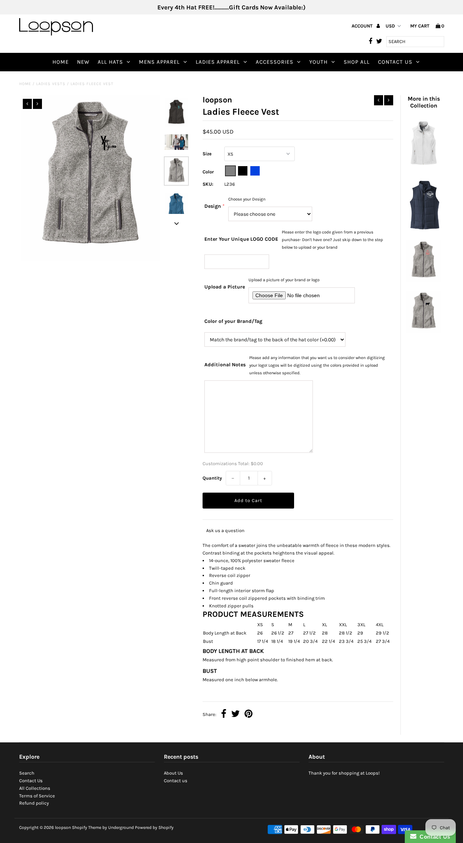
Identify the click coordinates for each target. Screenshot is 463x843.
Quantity (212, 478)
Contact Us (395, 62)
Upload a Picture (224, 287)
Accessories (274, 62)
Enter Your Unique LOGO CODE (241, 239)
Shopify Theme (86, 827)
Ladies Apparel (218, 62)
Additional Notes (225, 365)
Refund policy (34, 803)
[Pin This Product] (248, 714)
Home (60, 62)
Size (207, 153)
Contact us (175, 780)
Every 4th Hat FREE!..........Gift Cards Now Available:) (231, 7)
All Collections (34, 788)
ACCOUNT (363, 26)
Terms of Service (37, 795)
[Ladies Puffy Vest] (423, 229)
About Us (173, 773)
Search (26, 773)
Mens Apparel (159, 62)
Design (212, 206)
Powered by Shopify (154, 827)
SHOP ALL (357, 62)
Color (208, 171)
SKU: (208, 184)
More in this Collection (424, 102)
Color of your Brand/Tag (233, 321)
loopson (63, 827)
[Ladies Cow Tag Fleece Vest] (423, 280)
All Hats (110, 62)
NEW (83, 62)
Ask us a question (225, 530)
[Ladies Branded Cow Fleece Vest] (423, 331)
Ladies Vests (50, 83)
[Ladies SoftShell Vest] (423, 166)
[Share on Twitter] (235, 714)
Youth (318, 62)
